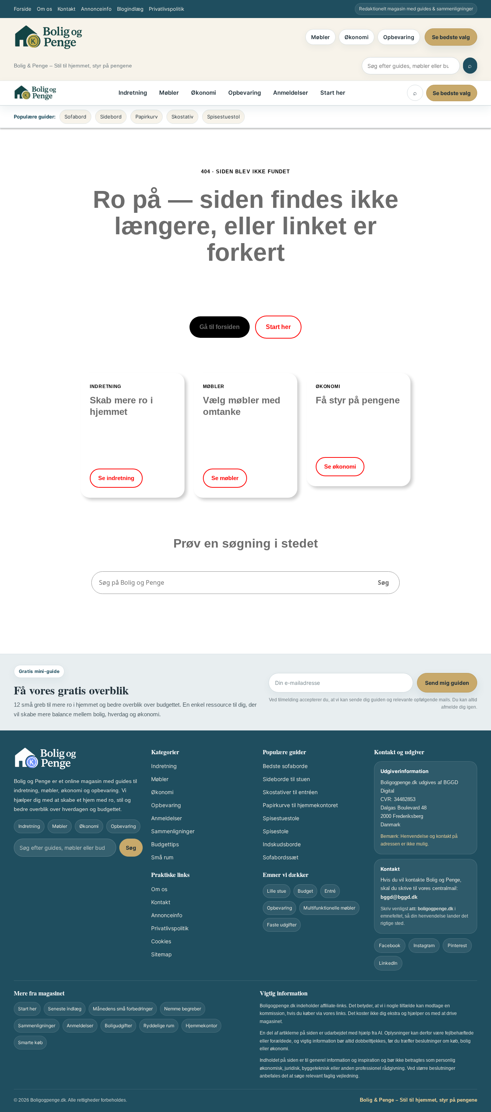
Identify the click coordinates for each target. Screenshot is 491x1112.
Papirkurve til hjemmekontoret (300, 805)
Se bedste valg (451, 37)
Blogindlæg (130, 9)
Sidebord (111, 117)
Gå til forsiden (219, 327)
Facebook (389, 945)
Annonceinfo (96, 9)
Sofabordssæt (280, 857)
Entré (330, 891)
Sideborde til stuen (286, 779)
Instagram (424, 945)
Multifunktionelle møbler (329, 908)
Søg (383, 582)
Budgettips (165, 844)
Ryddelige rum (158, 1025)
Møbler (320, 37)
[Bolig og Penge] (48, 37)
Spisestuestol (223, 117)
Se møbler (225, 478)
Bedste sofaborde (285, 766)
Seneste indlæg (64, 1009)
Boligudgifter (118, 1025)
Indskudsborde (282, 844)
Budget (305, 891)
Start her (332, 92)
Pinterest (457, 945)
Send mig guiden (447, 682)
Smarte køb (30, 1042)
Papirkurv (146, 117)
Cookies (161, 941)
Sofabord (75, 117)
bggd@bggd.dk (399, 897)
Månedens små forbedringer (123, 1009)
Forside (22, 9)
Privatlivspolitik (166, 9)
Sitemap (161, 954)
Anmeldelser (290, 92)
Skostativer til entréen (290, 792)
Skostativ (182, 117)
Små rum (162, 857)
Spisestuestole (281, 818)
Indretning (133, 92)
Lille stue (276, 891)
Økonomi (356, 37)
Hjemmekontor (201, 1025)
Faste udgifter (282, 925)
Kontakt (67, 9)
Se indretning (116, 478)
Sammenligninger (172, 831)
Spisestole (275, 831)
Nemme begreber (182, 1009)
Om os (44, 9)
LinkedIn (388, 963)
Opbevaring (398, 37)
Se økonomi (340, 466)
